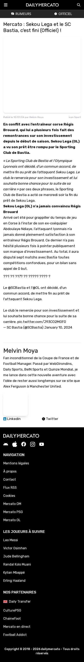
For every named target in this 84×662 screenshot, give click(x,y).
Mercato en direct (16, 627)
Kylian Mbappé (14, 572)
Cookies (9, 496)
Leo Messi (10, 540)
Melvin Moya (36, 117)
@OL (36, 288)
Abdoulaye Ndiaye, (18, 229)
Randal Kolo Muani (17, 564)
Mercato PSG (13, 512)
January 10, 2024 (58, 327)
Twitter (51, 419)
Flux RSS (10, 488)
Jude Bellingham (16, 556)
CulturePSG (12, 610)
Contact (9, 479)
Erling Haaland (14, 581)
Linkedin (13, 419)
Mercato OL (12, 520)
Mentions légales (16, 463)
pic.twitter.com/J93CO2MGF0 (41, 322)
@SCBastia (17, 288)
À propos (10, 471)
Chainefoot (12, 618)
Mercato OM (12, 504)
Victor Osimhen (15, 548)
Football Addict (15, 635)
